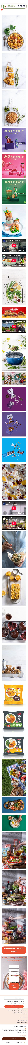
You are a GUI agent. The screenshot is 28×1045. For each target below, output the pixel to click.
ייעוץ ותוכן (25, 1015)
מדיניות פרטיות (23, 1036)
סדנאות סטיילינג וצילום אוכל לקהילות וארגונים (17, 1011)
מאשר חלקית (19, 1042)
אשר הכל (14, 1038)
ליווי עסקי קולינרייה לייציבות (21, 1008)
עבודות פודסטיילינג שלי (22, 1020)
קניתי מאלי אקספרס (23, 1017)
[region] (14, 1034)
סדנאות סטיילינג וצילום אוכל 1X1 (20, 1013)
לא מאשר (8, 1042)
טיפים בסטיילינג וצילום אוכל (21, 1022)
